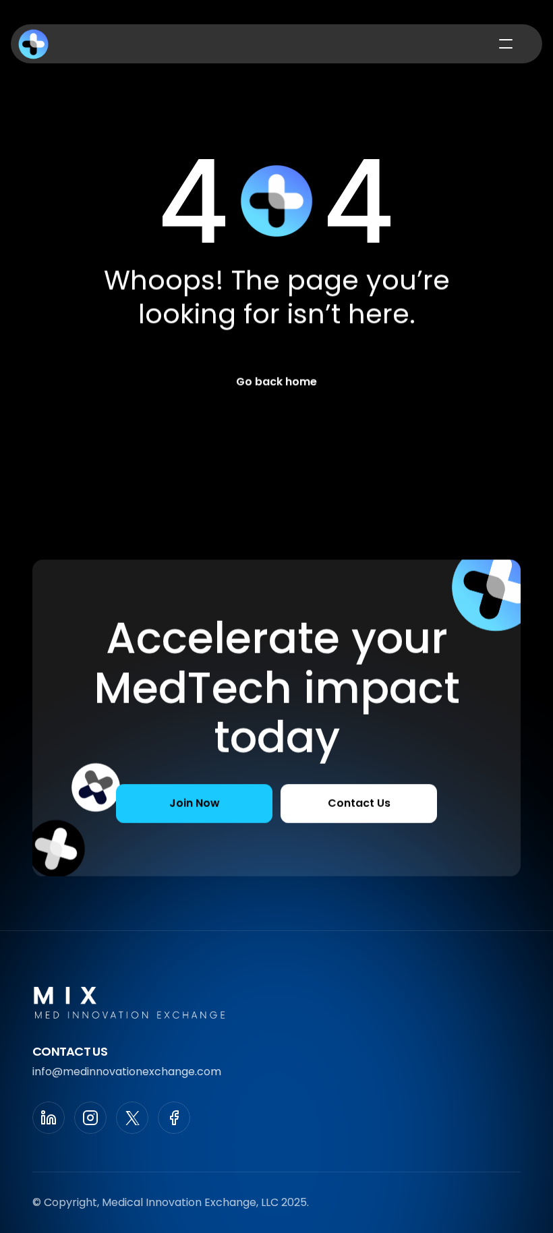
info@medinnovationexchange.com (126, 1071)
